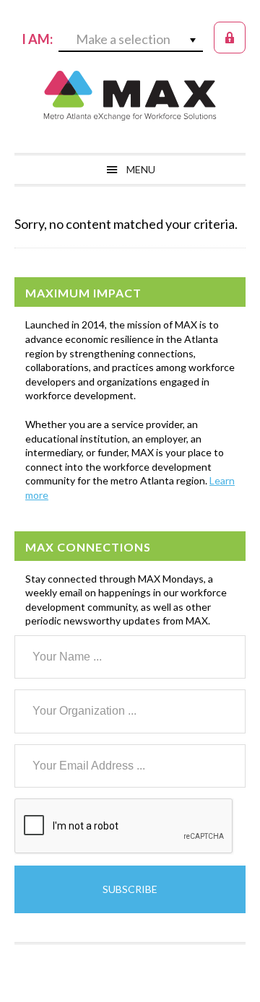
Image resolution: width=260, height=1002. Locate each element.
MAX (130, 95)
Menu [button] (140, 169)
